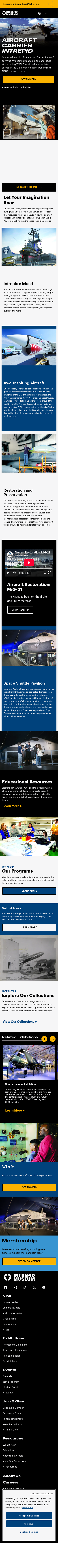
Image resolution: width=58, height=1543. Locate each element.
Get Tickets (28, 79)
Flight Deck (26, 187)
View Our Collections (18, 1021)
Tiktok (24, 1287)
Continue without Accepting (41, 1493)
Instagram (15, 1287)
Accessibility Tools (13, 1455)
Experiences (9, 1324)
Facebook (5, 1287)
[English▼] (39, 13)
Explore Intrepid (11, 1307)
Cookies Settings (29, 1532)
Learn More (11, 806)
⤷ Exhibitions (10, 1361)
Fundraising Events (13, 1418)
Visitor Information (13, 1313)
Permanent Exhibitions (15, 1344)
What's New (9, 1445)
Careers (10, 1482)
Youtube (43, 1287)
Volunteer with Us (12, 1424)
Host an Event (10, 1387)
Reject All (29, 1524)
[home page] (10, 13)
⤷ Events (8, 1392)
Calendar (8, 1376)
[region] (29, 1515)
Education (8, 1450)
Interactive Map (11, 1302)
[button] (46, 13)
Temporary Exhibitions (15, 1350)
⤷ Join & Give (10, 1429)
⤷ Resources (10, 1466)
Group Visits (9, 1318)
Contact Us (14, 1489)
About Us (12, 1476)
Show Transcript (20, 610)
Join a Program (11, 1381)
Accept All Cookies (29, 1515)
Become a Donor (12, 1413)
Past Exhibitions (11, 1355)
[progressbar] (24, 573)
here (37, 4)
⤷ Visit (6, 1329)
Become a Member (29, 1261)
